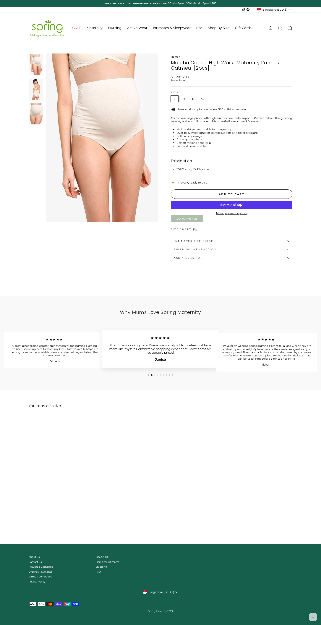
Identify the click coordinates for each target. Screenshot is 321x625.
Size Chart (102, 557)
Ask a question (188, 258)
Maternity (95, 28)
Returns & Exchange (41, 566)
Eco (199, 28)
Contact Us (35, 562)
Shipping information (195, 249)
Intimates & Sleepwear (172, 28)
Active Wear (137, 28)
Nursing (114, 28)
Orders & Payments (40, 571)
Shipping (101, 566)
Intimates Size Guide (193, 241)
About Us (34, 557)
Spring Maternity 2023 (160, 611)
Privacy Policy (37, 581)
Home (175, 56)
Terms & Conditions (40, 576)
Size (175, 92)
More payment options (231, 213)
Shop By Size (218, 28)
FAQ (98, 571)
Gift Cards (243, 28)
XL (202, 98)
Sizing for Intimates (107, 562)
